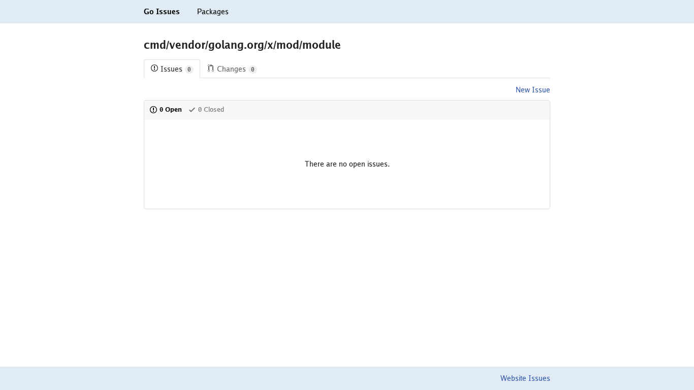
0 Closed (211, 109)
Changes (236, 69)
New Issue (533, 90)
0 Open (171, 109)
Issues (176, 69)
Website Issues (525, 378)
